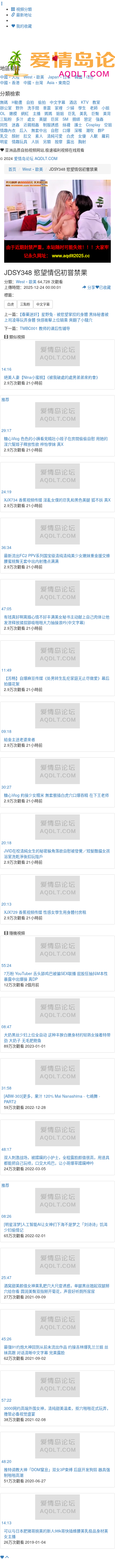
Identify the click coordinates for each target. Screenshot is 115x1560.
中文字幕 (57, 102)
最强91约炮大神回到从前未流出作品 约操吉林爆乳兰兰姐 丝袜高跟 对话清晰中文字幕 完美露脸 (56, 1349)
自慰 (55, 130)
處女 (31, 119)
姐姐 (60, 113)
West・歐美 (32, 169)
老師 (94, 108)
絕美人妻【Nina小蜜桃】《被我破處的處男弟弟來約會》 (52, 377)
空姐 (108, 124)
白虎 (70, 136)
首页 (12, 169)
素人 (39, 136)
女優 (82, 136)
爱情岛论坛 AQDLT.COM (36, 158)
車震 (47, 108)
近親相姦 (31, 124)
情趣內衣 (8, 130)
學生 (82, 108)
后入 (23, 130)
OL (2, 113)
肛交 (27, 136)
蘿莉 (105, 136)
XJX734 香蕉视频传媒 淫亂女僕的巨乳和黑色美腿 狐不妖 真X (57, 500)
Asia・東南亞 (58, 82)
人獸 (94, 136)
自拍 (30, 102)
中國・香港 (10, 82)
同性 (4, 124)
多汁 (19, 119)
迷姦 (16, 124)
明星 (4, 141)
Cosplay (93, 124)
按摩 (59, 141)
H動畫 (17, 102)
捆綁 (76, 119)
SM (65, 119)
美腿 (43, 119)
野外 (19, 108)
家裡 (59, 108)
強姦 (100, 119)
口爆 (66, 130)
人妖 (35, 141)
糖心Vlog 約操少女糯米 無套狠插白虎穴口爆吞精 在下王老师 (56, 795)
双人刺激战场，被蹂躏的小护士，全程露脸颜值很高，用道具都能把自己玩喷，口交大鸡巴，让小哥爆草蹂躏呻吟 (56, 1160)
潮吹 (90, 130)
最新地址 (23, 14)
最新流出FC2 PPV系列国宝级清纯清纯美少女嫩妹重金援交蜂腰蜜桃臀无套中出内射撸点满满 (57, 558)
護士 (78, 124)
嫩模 (13, 113)
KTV (84, 102)
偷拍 (42, 102)
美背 (107, 113)
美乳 (83, 113)
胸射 (82, 141)
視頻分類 (23, 9)
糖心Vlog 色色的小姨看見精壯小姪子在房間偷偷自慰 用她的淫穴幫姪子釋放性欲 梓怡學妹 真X (56, 441)
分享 (90, 287)
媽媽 (48, 113)
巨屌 (55, 119)
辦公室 (6, 108)
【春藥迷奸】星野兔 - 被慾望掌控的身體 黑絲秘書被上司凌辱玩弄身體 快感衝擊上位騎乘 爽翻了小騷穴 (56, 317)
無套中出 (39, 130)
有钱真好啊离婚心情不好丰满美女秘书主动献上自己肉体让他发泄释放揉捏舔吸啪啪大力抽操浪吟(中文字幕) (56, 619)
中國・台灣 (33, 82)
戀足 (88, 119)
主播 (36, 113)
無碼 (4, 102)
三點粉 (6, 119)
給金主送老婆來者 (19, 739)
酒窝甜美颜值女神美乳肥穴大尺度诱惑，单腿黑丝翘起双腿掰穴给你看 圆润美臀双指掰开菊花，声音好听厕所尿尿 (56, 1288)
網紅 (25, 113)
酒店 (73, 102)
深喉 (78, 130)
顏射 (16, 136)
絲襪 (66, 124)
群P (101, 130)
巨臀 (95, 113)
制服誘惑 (51, 124)
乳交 (4, 136)
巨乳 (72, 113)
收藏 (105, 287)
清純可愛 (55, 136)
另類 (47, 141)
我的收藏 (23, 26)
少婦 (70, 108)
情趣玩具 (19, 141)
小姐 (105, 108)
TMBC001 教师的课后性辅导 (45, 328)
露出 (70, 141)
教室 (96, 102)
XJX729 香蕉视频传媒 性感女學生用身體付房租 (45, 912)
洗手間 (33, 108)
